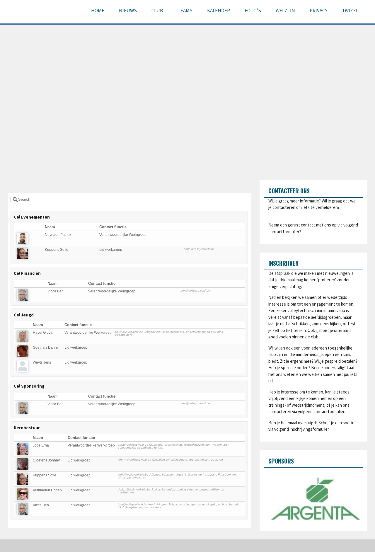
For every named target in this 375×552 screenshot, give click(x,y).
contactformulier (283, 231)
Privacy (318, 10)
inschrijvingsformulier (309, 429)
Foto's (253, 10)
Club (157, 10)
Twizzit (351, 10)
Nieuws (128, 10)
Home (97, 10)
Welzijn (285, 10)
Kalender (218, 10)
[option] (313, 497)
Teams (185, 10)
